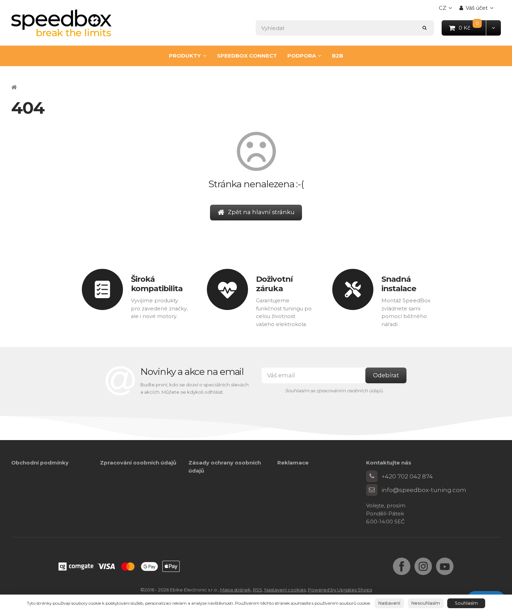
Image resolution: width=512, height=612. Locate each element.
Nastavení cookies (285, 589)
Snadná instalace (399, 283)
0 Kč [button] (473, 27)
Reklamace (293, 462)
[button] (493, 27)
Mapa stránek (235, 589)
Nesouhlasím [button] (425, 603)
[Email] (372, 490)
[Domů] (61, 22)
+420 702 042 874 (407, 476)
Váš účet (477, 8)
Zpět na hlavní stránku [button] (261, 212)
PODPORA (301, 55)
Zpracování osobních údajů (138, 462)
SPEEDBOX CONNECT (247, 55)
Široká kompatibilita (157, 283)
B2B (337, 55)
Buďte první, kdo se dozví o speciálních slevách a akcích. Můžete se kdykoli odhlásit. (194, 388)
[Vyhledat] (424, 27)
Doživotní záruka (274, 283)
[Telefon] (372, 476)
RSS (257, 589)
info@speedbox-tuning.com (423, 489)
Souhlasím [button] (466, 603)
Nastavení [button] (389, 603)
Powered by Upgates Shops (340, 589)
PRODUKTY (185, 55)
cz (447, 10)
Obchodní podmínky (40, 462)
